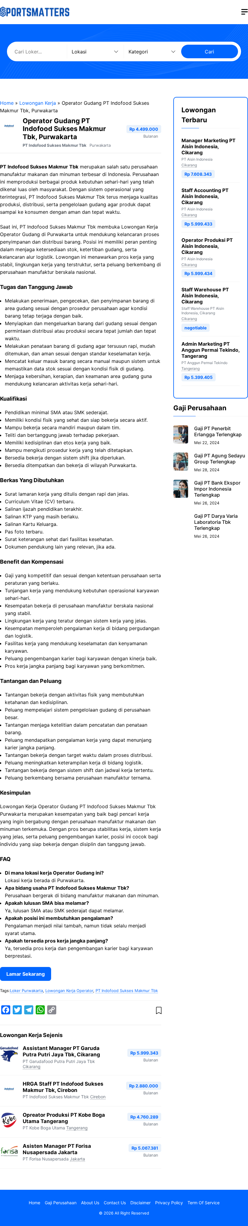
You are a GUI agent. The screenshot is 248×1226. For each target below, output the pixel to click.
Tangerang (77, 1127)
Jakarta (77, 1158)
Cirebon (98, 1096)
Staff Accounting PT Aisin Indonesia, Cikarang (205, 196)
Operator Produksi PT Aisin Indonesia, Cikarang (207, 246)
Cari (209, 52)
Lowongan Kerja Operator (69, 990)
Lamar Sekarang (25, 974)
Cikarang (32, 1066)
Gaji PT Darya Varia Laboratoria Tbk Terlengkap (216, 522)
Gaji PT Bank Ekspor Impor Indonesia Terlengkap (217, 489)
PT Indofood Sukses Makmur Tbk (54, 145)
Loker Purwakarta (26, 990)
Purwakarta (100, 145)
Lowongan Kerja (37, 103)
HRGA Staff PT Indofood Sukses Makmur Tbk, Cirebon (63, 1087)
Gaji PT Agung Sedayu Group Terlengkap (219, 459)
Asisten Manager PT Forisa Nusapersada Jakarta (57, 1149)
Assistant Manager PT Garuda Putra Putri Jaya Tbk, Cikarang (61, 1051)
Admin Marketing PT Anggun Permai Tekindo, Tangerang (210, 350)
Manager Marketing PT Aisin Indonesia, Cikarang (208, 146)
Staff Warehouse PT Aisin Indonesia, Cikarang (205, 295)
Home (7, 103)
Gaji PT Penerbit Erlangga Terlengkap (218, 431)
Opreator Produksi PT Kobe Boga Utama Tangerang (64, 1118)
